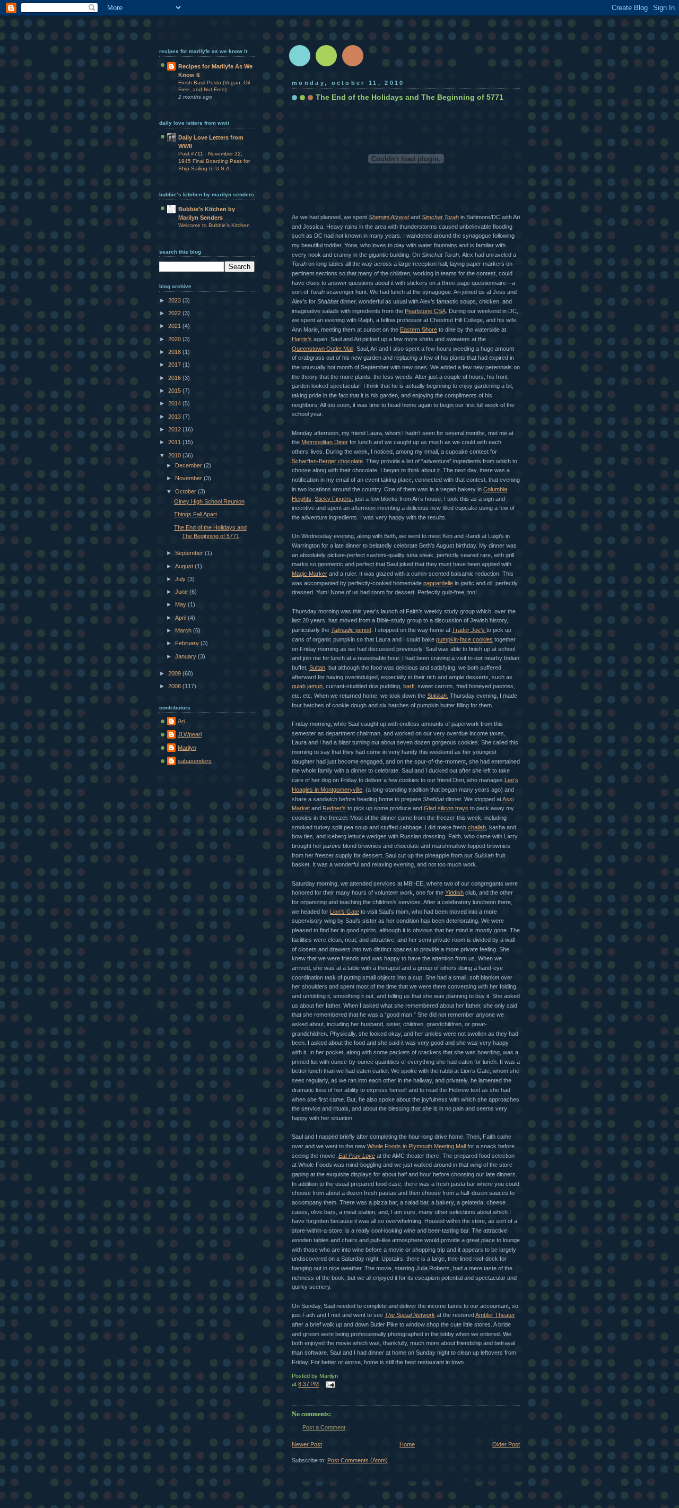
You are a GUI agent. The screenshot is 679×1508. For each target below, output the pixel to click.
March (184, 630)
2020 (175, 339)
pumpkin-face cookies (464, 639)
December (189, 465)
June (182, 591)
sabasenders (195, 761)
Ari (181, 721)
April (181, 617)
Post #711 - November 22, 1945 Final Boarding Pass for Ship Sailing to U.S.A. (214, 161)
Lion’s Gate (344, 911)
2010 (175, 455)
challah (477, 827)
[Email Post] (328, 1384)
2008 (175, 686)
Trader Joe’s (469, 630)
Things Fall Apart (195, 514)
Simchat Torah (440, 217)
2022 (175, 313)
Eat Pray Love (356, 1155)
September (190, 553)
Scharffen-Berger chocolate (327, 461)
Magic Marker (309, 573)
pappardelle (438, 583)
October (186, 491)
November (189, 478)
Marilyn (187, 747)
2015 (175, 390)
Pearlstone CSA (425, 311)
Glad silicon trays (446, 808)
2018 (175, 352)
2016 (175, 378)
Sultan (317, 667)
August (185, 566)
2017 (175, 364)
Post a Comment (323, 1427)
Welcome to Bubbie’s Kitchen (214, 225)
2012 (175, 429)
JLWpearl (190, 734)
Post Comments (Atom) (357, 1460)
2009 (175, 673)
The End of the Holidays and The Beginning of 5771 (409, 97)
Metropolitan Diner (324, 442)
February (188, 643)
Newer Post (307, 1444)
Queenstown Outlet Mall (322, 348)
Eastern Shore (418, 329)
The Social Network (410, 1315)
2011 (175, 442)
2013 (175, 416)
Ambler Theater (495, 1315)
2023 (175, 300)
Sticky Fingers (333, 499)
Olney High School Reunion (209, 501)
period (351, 630)
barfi (408, 686)
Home (407, 1444)
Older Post (506, 1444)
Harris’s (303, 339)
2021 (175, 326)
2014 (175, 403)
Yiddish (454, 892)
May (181, 604)
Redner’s (334, 808)
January (186, 656)
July (181, 579)
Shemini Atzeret (389, 217)
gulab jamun (307, 686)
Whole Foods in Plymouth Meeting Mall (416, 1146)
